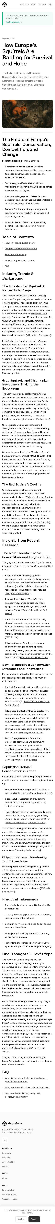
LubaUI (5, 1166)
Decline (21, 1219)
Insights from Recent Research (21, 248)
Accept (34, 1219)
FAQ (7, 266)
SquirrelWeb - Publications (36, 419)
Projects (24, 4)
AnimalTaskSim (9, 1162)
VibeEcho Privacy (9, 1199)
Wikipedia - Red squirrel (38, 335)
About (33, 4)
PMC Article (43, 522)
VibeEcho (6, 1157)
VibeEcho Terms (9, 1194)
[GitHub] (5, 1140)
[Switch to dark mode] (50, 4)
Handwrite (6, 1153)
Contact (42, 4)
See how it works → (14, 22)
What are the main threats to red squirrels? (27, 1087)
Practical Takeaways (15, 254)
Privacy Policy (8, 1190)
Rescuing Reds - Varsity (31, 732)
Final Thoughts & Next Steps (19, 260)
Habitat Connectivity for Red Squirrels (25, 822)
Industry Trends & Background (20, 242)
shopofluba (15, 1123)
